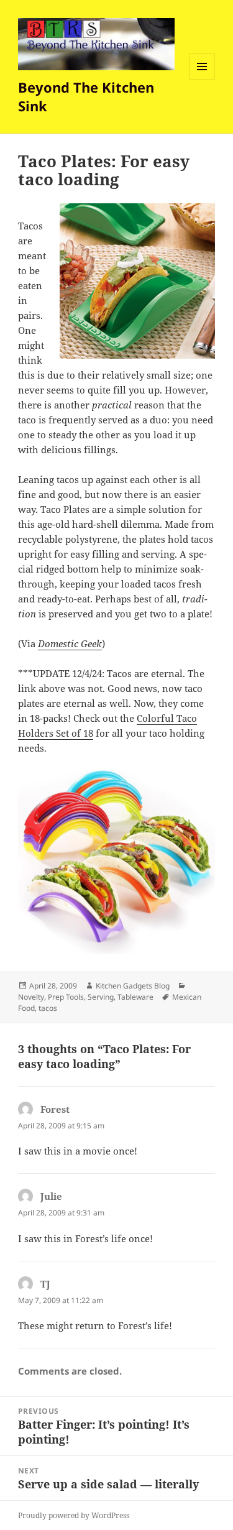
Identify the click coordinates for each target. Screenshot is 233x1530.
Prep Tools (66, 997)
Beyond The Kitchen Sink (86, 96)
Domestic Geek (70, 643)
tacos (48, 1008)
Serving (101, 997)
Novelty (31, 997)
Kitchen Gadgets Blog (133, 985)
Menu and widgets (202, 79)
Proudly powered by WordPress (73, 1515)
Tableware (135, 997)
